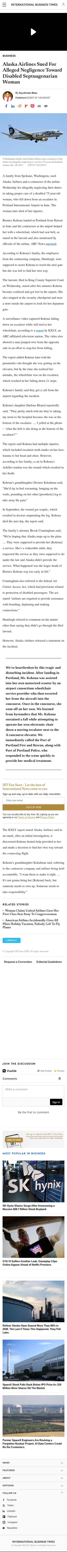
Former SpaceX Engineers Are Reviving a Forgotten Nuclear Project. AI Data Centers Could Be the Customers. (32, 1443)
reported (51, 244)
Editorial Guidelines (49, 961)
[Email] (39, 106)
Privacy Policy (47, 817)
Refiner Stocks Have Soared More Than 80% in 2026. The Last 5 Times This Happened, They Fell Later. (32, 1329)
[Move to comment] (46, 106)
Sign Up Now (14, 1140)
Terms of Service (26, 817)
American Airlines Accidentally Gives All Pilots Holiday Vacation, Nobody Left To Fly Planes (31, 924)
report (40, 330)
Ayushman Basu (28, 92)
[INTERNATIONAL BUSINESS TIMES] (34, 5)
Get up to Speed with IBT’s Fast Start (44, 1134)
